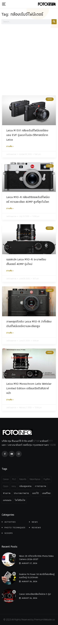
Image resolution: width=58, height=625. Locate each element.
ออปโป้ (35, 493)
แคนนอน (7, 500)
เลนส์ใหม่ (46, 493)
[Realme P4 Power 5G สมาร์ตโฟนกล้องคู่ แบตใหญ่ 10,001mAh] (9, 578)
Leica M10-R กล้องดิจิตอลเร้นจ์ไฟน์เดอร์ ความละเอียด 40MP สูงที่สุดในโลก (28, 199)
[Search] (54, 21)
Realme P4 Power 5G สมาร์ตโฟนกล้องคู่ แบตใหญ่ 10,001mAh (36, 575)
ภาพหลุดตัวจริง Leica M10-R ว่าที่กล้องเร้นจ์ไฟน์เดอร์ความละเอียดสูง (29, 323)
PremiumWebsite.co (44, 619)
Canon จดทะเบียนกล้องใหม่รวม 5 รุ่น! (35, 594)
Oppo (5, 486)
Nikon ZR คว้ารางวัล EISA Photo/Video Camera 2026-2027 (36, 557)
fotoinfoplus (35, 479)
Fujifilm (47, 479)
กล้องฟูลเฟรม (25, 486)
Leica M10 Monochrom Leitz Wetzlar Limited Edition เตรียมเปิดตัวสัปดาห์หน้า (29, 388)
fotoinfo (22, 479)
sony (14, 486)
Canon (6, 479)
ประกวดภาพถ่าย (21, 493)
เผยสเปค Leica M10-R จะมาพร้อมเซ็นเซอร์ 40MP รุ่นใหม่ (26, 261)
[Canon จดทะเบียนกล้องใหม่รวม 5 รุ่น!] (9, 596)
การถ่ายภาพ (40, 486)
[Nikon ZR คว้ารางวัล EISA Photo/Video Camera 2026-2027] (9, 559)
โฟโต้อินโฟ (20, 500)
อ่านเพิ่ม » (10, 146)
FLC (14, 479)
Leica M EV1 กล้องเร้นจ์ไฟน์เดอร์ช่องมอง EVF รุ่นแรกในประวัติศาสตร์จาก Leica (27, 135)
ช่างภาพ (6, 493)
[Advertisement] (29, 58)
